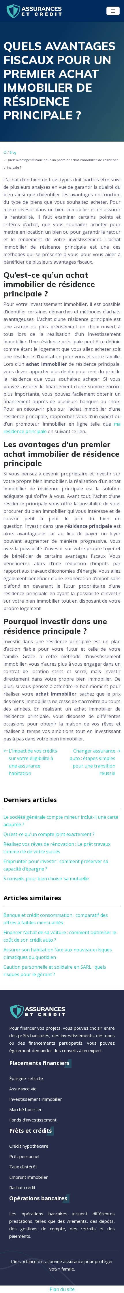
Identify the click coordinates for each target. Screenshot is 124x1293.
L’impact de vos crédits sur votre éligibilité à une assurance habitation (33, 762)
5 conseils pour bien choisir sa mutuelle (46, 878)
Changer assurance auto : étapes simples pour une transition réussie (92, 762)
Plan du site (62, 1289)
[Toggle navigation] (113, 11)
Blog (13, 152)
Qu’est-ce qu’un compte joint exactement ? (49, 834)
